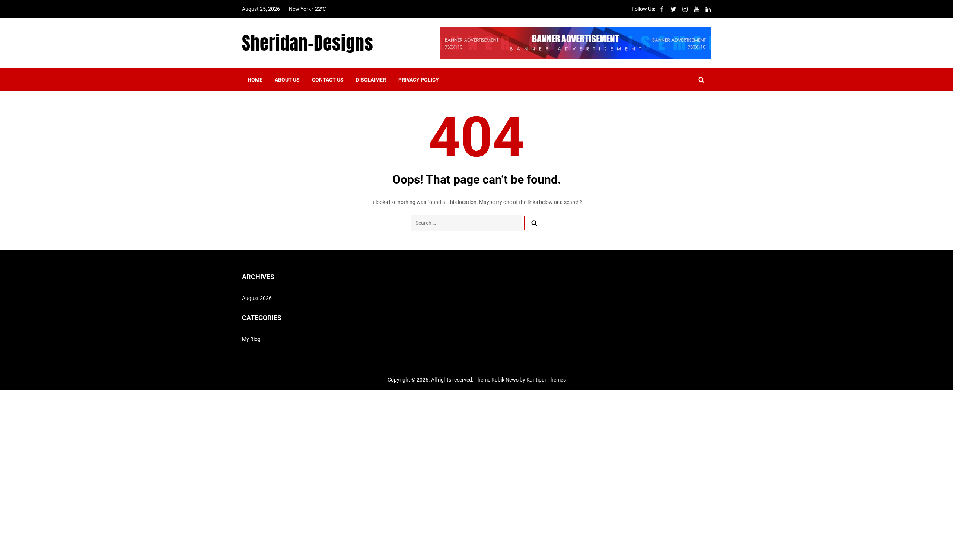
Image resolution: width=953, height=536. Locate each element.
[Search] (534, 223)
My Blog (251, 339)
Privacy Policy (418, 80)
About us (287, 80)
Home (255, 80)
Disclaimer (371, 80)
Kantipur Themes (546, 380)
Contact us (328, 80)
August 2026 (257, 298)
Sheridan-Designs (307, 43)
